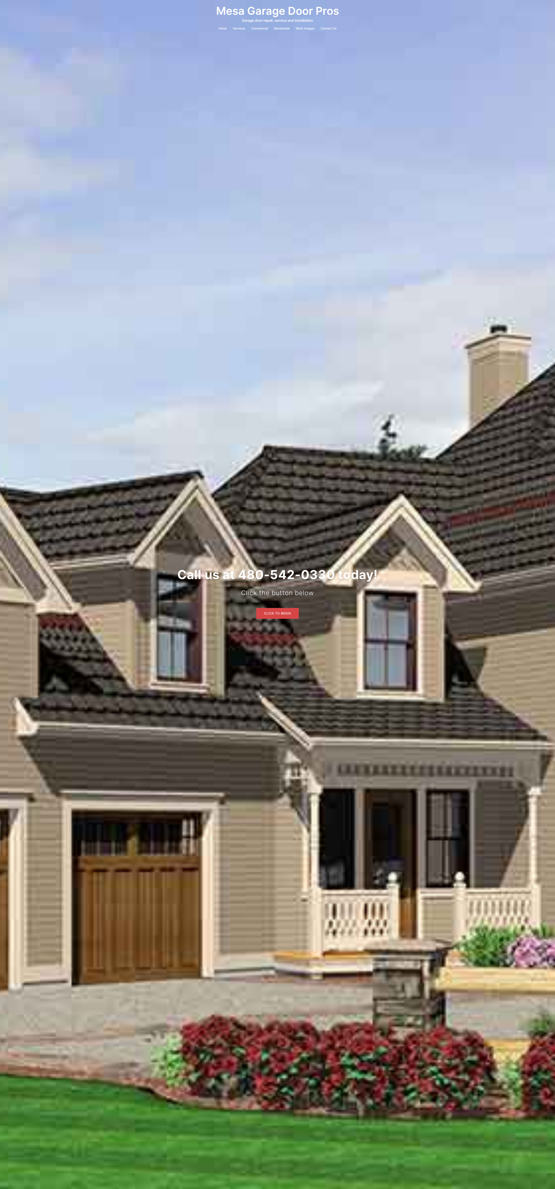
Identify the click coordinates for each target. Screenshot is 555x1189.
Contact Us (329, 28)
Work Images (305, 28)
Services (239, 28)
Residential (282, 28)
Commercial (259, 28)
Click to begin (277, 613)
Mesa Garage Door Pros (277, 10)
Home (223, 28)
